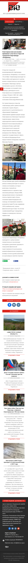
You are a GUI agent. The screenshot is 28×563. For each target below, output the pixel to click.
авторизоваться (13, 282)
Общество (9, 60)
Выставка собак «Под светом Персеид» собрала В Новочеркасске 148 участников (14, 410)
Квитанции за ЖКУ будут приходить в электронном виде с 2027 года (14, 462)
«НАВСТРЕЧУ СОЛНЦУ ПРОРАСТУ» (14, 333)
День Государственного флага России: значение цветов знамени (14, 374)
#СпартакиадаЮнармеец (9, 63)
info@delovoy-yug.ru (19, 543)
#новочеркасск (14, 62)
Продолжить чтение (14, 355)
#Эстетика (21, 63)
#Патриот (22, 62)
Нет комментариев (11, 65)
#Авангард (5, 62)
